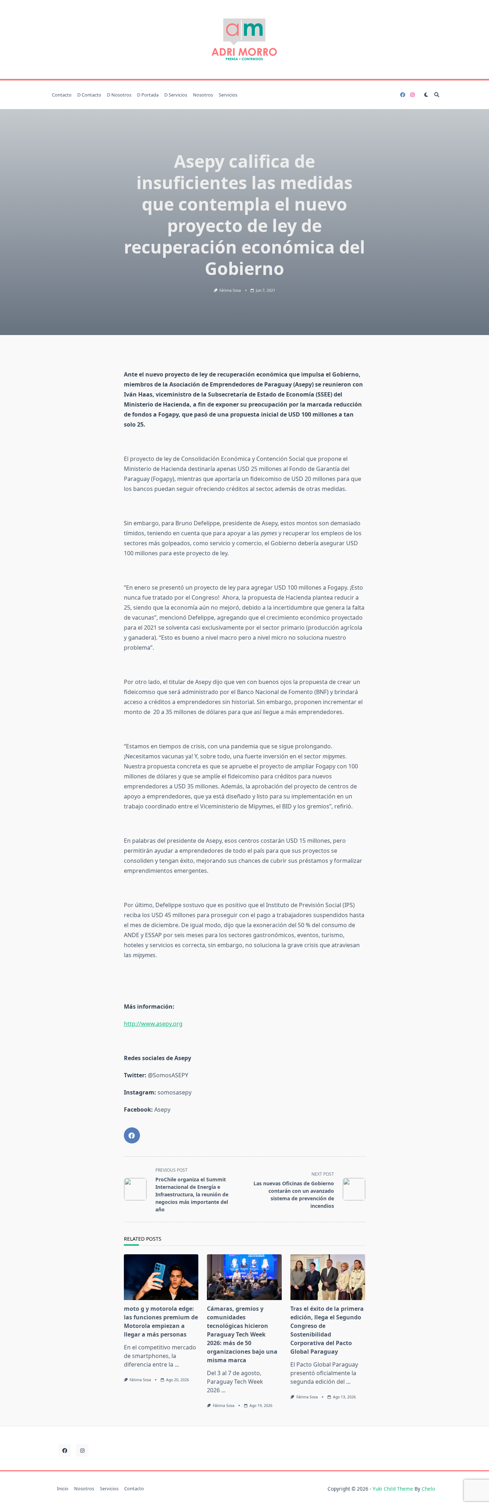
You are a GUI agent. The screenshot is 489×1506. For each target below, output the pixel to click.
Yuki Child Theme (393, 1488)
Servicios (228, 95)
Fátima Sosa (230, 290)
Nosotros (203, 95)
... (177, 1364)
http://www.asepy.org (153, 1024)
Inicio (62, 1489)
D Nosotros (119, 95)
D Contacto (89, 95)
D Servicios (175, 95)
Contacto (62, 95)
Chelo (428, 1488)
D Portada (148, 95)
